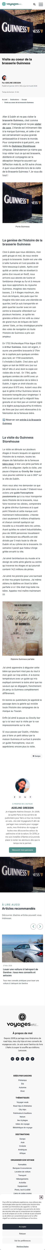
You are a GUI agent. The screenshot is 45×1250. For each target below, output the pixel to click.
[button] (41, 1197)
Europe (22, 1139)
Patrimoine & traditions (22, 1113)
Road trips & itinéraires (22, 1106)
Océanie (22, 1146)
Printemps (22, 1080)
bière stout (8, 464)
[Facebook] (15, 797)
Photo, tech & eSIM (22, 1190)
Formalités (22, 1164)
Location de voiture (22, 1172)
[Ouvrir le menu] (41, 4)
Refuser (22, 1234)
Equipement (22, 1186)
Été (22, 1084)
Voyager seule (22, 1102)
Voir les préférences (22, 1241)
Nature (22, 1117)
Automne (22, 1087)
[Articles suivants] (40, 926)
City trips (22, 1109)
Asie (22, 1142)
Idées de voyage (23, 1124)
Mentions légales (22, 1246)
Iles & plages (22, 1120)
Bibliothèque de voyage (22, 1127)
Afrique (23, 1153)
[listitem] (12, 1059)
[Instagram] (20, 797)
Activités (22, 1182)
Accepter (22, 1227)
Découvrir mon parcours (22, 850)
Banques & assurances (22, 1168)
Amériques (22, 1150)
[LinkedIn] (25, 797)
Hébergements (22, 1179)
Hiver (22, 1091)
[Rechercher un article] (34, 5)
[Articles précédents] (33, 926)
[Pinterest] (30, 797)
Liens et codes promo (23, 1193)
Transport (22, 1175)
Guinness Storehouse (23, 146)
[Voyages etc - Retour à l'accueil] (12, 4)
